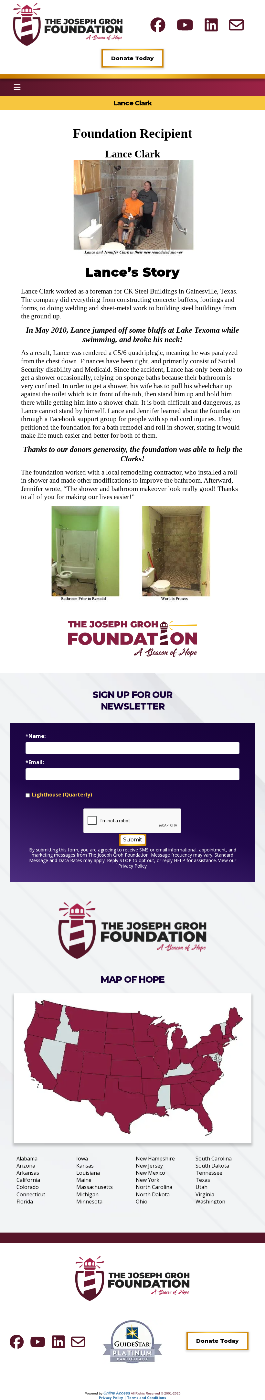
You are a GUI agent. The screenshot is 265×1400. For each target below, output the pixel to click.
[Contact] (236, 24)
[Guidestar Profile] (132, 1341)
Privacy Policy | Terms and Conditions (132, 1397)
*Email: (35, 762)
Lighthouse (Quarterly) (62, 795)
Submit (132, 840)
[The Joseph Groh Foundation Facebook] (158, 24)
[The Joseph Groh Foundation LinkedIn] (211, 24)
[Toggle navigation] (17, 87)
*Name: (36, 736)
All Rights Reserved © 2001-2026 (156, 1393)
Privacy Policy (132, 866)
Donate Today (132, 58)
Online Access (116, 1393)
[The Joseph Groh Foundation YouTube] (185, 24)
